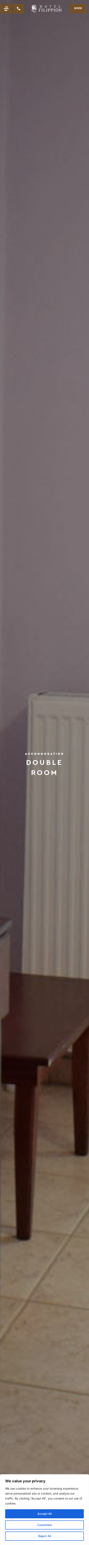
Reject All (44, 1536)
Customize (44, 1525)
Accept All (44, 1513)
